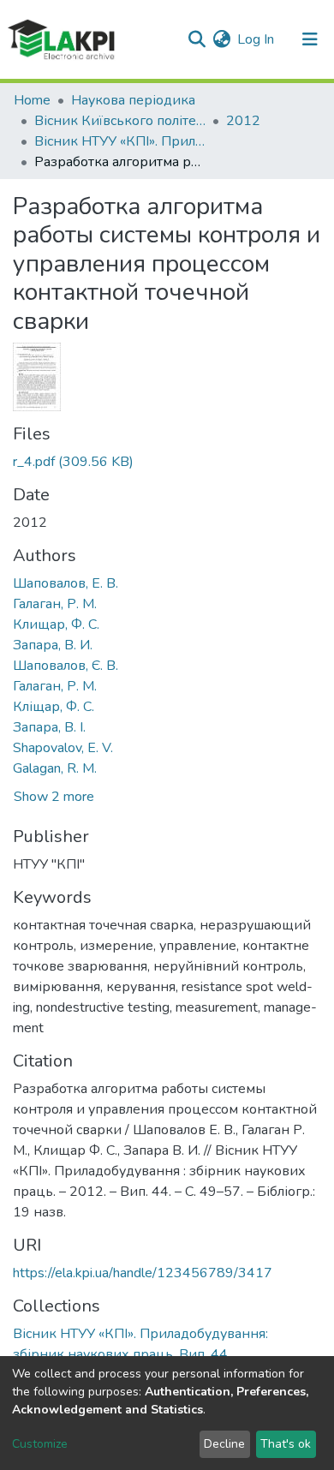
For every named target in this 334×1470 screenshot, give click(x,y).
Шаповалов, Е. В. (65, 583)
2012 (243, 120)
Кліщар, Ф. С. (53, 706)
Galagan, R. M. (55, 768)
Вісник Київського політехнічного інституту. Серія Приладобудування (120, 120)
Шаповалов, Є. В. (65, 665)
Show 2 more (54, 796)
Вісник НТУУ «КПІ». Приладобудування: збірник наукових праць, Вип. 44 (120, 141)
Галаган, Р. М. (55, 604)
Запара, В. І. (49, 727)
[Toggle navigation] (310, 39)
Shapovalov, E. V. (63, 747)
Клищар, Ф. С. (56, 624)
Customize (40, 1444)
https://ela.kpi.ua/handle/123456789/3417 (142, 1273)
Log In (256, 39)
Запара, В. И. (52, 645)
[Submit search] (196, 39)
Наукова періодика (133, 100)
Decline (224, 1444)
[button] (221, 39)
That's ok (285, 1444)
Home (32, 100)
